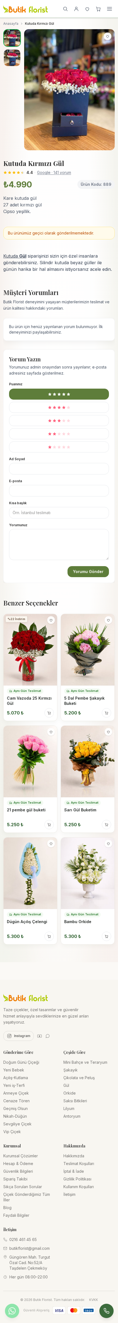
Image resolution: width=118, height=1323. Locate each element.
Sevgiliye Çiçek (17, 1124)
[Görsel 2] (12, 58)
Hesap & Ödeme (18, 1163)
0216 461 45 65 (23, 1239)
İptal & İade (73, 1171)
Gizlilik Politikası (77, 1179)
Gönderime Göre (18, 1052)
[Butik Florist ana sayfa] (25, 997)
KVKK (93, 1300)
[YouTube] (39, 1035)
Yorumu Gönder (88, 571)
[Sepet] (98, 9)
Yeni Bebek (13, 1070)
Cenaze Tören (16, 1100)
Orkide (69, 1093)
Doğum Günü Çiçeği (21, 1062)
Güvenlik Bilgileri (18, 1171)
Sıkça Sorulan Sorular (22, 1186)
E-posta (15, 481)
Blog (7, 1207)
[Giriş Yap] (76, 9)
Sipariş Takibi (15, 1179)
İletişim (69, 1194)
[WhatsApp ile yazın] (12, 1311)
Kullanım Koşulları (78, 1186)
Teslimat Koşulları (78, 1163)
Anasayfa (10, 23)
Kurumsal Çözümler (20, 1155)
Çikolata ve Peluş (79, 1077)
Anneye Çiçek (16, 1093)
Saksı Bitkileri (75, 1100)
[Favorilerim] (87, 9)
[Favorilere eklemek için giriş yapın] (107, 36)
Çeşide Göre (74, 1052)
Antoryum (71, 1116)
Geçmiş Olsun (15, 1108)
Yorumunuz (18, 525)
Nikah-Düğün (15, 1116)
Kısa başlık (18, 503)
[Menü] (109, 9)
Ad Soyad (17, 459)
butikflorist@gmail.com (29, 1248)
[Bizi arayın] (106, 1311)
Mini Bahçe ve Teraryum (85, 1062)
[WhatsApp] (47, 1035)
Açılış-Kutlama (15, 1077)
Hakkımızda (73, 1155)
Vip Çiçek (12, 1131)
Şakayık (70, 1070)
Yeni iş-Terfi (14, 1085)
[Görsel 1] (12, 38)
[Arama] (65, 9)
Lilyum (68, 1108)
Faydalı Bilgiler (16, 1215)
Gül (66, 1085)
